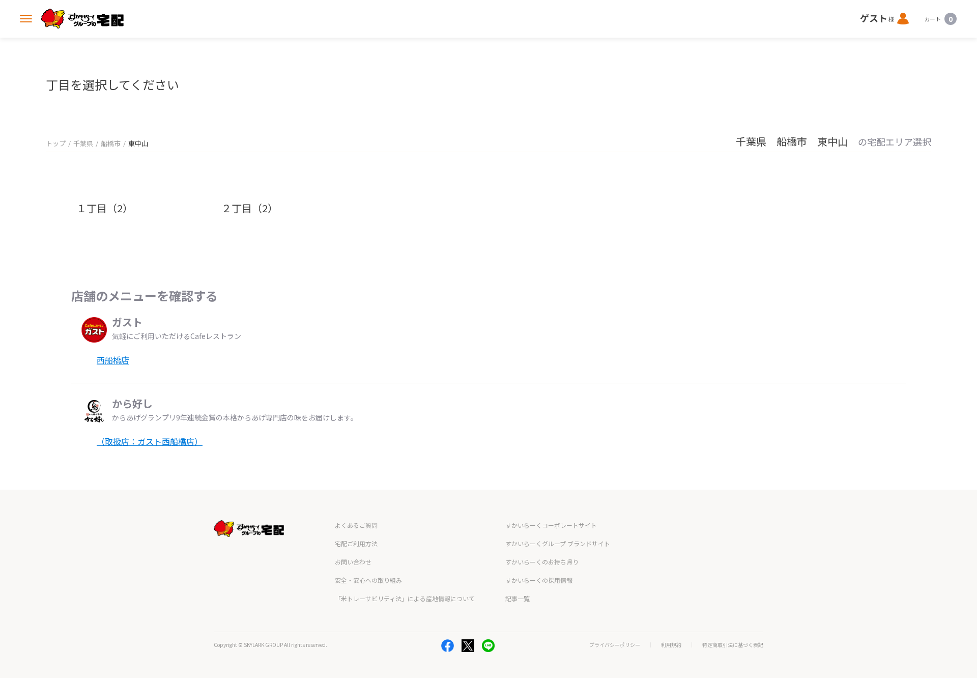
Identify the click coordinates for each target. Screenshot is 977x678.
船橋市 (111, 143)
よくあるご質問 (356, 525)
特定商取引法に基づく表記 (732, 644)
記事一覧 (517, 598)
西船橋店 (113, 360)
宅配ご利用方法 (356, 543)
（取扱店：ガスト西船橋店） (150, 441)
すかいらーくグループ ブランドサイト (557, 543)
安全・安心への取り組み (368, 580)
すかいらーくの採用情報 (538, 580)
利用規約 (671, 644)
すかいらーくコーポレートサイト (551, 525)
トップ (56, 143)
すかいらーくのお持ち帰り (542, 561)
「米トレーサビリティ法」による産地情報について (405, 598)
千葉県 (83, 143)
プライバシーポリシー (614, 644)
